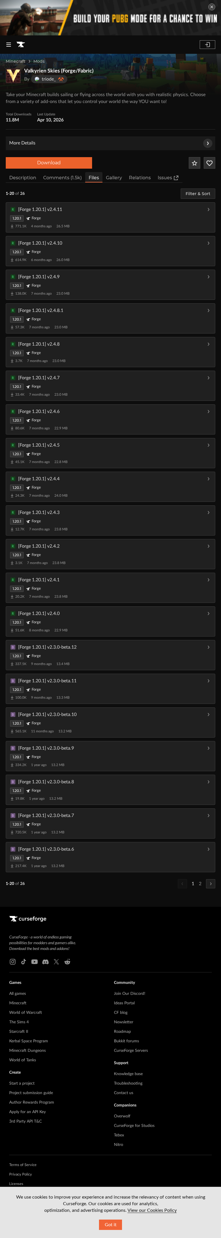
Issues (165, 177)
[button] (110, 217)
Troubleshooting (128, 1083)
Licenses (16, 1184)
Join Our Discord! (129, 994)
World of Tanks (22, 1060)
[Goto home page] (20, 44)
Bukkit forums (126, 1041)
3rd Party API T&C (25, 1121)
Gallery (114, 177)
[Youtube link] (34, 961)
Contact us (123, 1093)
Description (22, 177)
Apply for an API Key (27, 1112)
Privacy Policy (20, 1174)
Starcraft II (18, 1032)
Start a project (22, 1083)
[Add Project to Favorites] (194, 163)
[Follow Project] (209, 163)
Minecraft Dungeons (27, 1051)
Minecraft (15, 61)
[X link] (56, 961)
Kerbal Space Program (28, 1041)
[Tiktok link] (23, 961)
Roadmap (122, 1032)
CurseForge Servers (131, 1051)
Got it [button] (111, 1224)
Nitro (118, 1145)
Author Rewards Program (31, 1102)
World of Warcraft (25, 1013)
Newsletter (123, 1022)
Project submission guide (31, 1093)
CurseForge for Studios (134, 1126)
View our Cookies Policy (152, 1210)
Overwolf (122, 1116)
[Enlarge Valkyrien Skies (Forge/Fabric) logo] (13, 75)
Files (94, 177)
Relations (140, 177)
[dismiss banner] (211, 6)
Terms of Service (23, 1165)
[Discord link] (45, 961)
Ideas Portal (124, 1003)
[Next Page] (210, 883)
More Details (22, 143)
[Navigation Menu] (9, 44)
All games (17, 994)
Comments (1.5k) (62, 177)
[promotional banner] (110, 17)
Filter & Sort (198, 193)
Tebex (119, 1135)
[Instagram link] (12, 961)
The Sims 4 (19, 1022)
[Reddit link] (67, 961)
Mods (39, 61)
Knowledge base (128, 1074)
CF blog (120, 1013)
